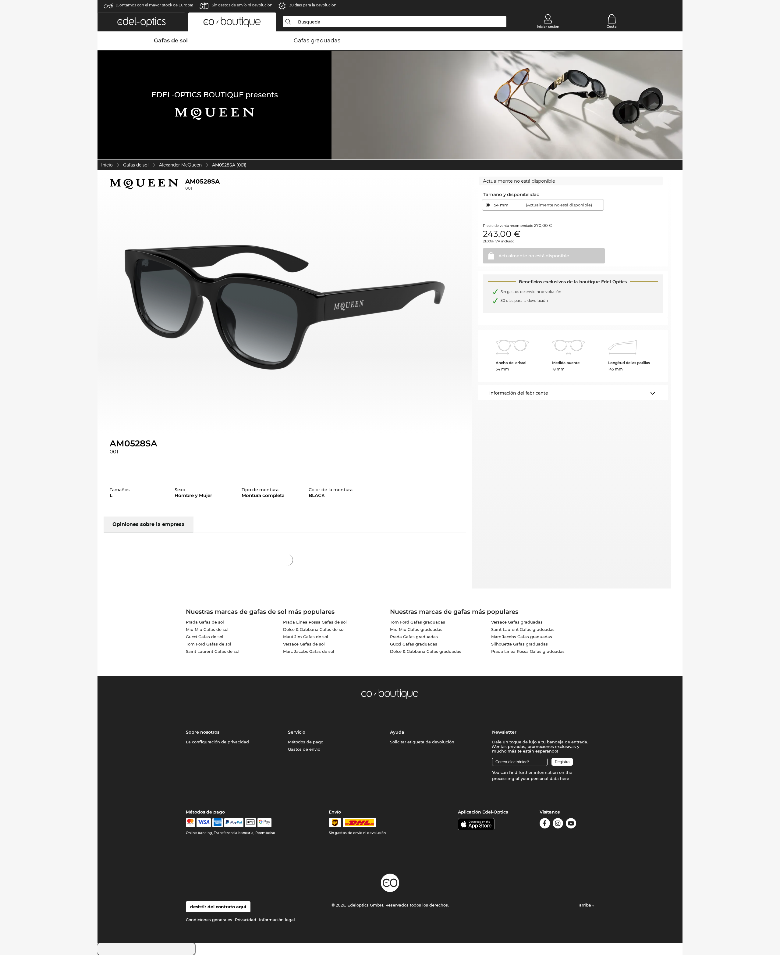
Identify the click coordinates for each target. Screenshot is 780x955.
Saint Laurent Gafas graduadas (523, 629)
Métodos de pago (305, 741)
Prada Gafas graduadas (414, 636)
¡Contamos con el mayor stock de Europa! (154, 5)
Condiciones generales (209, 919)
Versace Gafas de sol (304, 644)
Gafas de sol (136, 165)
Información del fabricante (518, 393)
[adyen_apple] (250, 822)
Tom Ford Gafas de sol (208, 644)
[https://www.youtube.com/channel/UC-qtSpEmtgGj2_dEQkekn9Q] (571, 824)
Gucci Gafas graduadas (413, 644)
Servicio (296, 732)
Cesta (612, 26)
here (564, 778)
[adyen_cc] (190, 822)
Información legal (277, 919)
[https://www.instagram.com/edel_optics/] (558, 824)
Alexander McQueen (180, 165)
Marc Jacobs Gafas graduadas (521, 636)
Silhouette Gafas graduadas (519, 644)
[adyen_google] (264, 822)
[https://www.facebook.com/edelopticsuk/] (545, 824)
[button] (141, 22)
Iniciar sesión (548, 26)
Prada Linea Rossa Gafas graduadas (528, 651)
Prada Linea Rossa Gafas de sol (315, 622)
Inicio (107, 165)
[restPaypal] (233, 822)
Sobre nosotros (202, 732)
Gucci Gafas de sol (204, 636)
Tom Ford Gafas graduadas (417, 622)
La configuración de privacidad (217, 741)
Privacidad (245, 919)
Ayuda (397, 732)
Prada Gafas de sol (205, 622)
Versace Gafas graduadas (517, 622)
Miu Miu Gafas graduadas (416, 629)
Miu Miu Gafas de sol (207, 629)
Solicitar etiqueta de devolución (422, 741)
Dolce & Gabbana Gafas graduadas (425, 651)
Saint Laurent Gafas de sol (212, 651)
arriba (585, 905)
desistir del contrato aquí (218, 907)
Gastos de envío (304, 749)
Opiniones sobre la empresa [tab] (148, 524)
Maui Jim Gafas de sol (305, 636)
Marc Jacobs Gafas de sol (308, 651)
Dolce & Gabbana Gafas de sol (314, 629)
